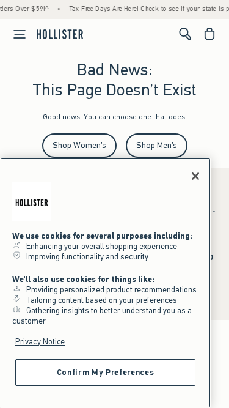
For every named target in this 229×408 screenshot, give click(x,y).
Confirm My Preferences (105, 372)
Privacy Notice (40, 341)
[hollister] (60, 33)
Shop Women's (79, 145)
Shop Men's (156, 145)
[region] (105, 283)
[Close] (195, 176)
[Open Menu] (14, 34)
